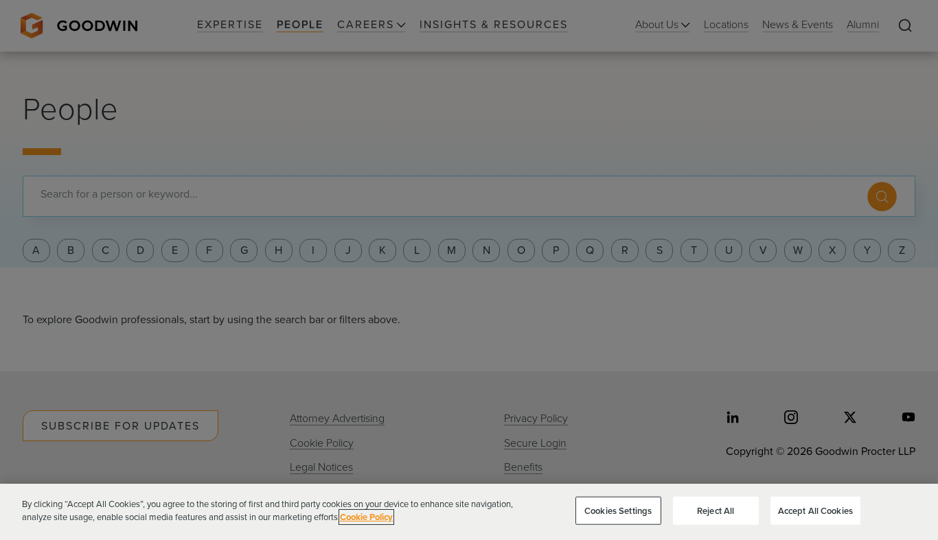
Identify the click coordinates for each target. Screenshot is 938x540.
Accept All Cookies (815, 510)
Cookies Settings (618, 510)
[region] (469, 512)
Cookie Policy (366, 517)
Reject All (715, 510)
